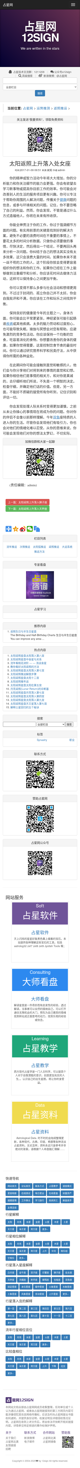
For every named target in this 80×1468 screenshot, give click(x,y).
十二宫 (68, 1315)
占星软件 (40, 932)
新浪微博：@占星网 (55, 76)
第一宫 (11, 1308)
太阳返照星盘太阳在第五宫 (26, 685)
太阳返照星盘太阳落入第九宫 (27, 700)
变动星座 (39, 1293)
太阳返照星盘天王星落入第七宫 (28, 703)
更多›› (45, 1229)
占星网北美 (12, 1441)
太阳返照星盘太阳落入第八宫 (27, 655)
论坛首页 (25, 1186)
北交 (63, 1366)
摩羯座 (45, 1279)
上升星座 (53, 1293)
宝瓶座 (57, 1279)
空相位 (11, 1257)
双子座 (34, 1272)
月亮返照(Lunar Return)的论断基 (29, 689)
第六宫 (68, 1308)
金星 (38, 1221)
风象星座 (25, 1293)
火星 (47, 1221)
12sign (45, 1460)
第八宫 (22, 1315)
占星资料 (40, 1131)
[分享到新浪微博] (23, 529)
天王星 (11, 1229)
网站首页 (12, 1186)
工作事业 (25, 1200)
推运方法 (39, 551)
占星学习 (40, 609)
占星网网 (31, 1407)
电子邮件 (29, 1441)
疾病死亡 (53, 1200)
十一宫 (57, 1315)
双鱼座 (68, 1279)
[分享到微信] (30, 529)
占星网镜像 (49, 1441)
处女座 (68, 1272)
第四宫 (45, 1308)
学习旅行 (39, 1200)
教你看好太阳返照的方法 (24, 666)
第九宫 (34, 1315)
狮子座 (57, 1272)
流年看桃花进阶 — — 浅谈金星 (28, 663)
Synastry (42, 739)
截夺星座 (39, 1286)
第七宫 (11, 1315)
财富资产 (67, 1193)
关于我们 (11, 1438)
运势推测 (43, 108)
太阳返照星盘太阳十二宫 (24, 677)
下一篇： (27, 508)
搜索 (40, 93)
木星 (56, 1221)
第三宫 (34, 1308)
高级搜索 (27, 76)
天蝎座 (22, 1279)
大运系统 (67, 546)
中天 (54, 1250)
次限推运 (25, 546)
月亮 (19, 1221)
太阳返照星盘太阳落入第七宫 (27, 670)
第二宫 (22, 1308)
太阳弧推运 (39, 546)
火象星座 (53, 1286)
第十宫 (45, 1315)
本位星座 (25, 1286)
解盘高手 (67, 1200)
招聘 (8, 1449)
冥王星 (34, 1229)
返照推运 (60, 108)
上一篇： (27, 502)
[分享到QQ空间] (16, 529)
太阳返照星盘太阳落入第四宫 (27, 696)
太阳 (10, 1221)
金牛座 (22, 1272)
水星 (28, 1221)
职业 (72, 739)
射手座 (34, 1279)
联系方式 (39, 1186)
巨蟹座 (45, 1272)
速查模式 (67, 1186)
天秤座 (11, 1279)
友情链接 (11, 1445)
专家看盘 (40, 564)
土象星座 (12, 1293)
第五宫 (57, 1308)
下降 (54, 1366)
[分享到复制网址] (37, 529)
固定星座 (12, 1286)
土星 (65, 1221)
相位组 (64, 1250)
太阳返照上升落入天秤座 (32, 508)
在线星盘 (53, 1193)
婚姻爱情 (12, 1200)
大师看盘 (40, 998)
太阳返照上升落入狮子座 (32, 502)
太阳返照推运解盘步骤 (23, 674)
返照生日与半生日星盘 (23, 631)
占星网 (8, 4)
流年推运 (12, 546)
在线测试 (25, 1193)
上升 (44, 1250)
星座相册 (12, 1193)
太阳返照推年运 (19, 681)
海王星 (22, 1229)
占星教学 (40, 1065)
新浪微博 (29, 1438)
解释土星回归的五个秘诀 (24, 707)
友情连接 (12, 1207)
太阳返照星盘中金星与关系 (26, 659)
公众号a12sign (62, 72)
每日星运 (39, 1193)
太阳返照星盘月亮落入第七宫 (27, 692)
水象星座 (67, 1286)
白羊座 (11, 1272)
